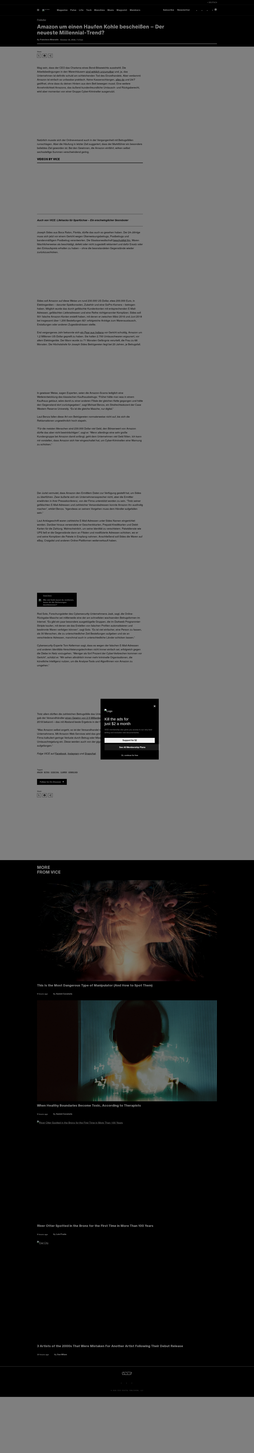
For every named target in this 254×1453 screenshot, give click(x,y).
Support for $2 (130, 740)
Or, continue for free (129, 755)
